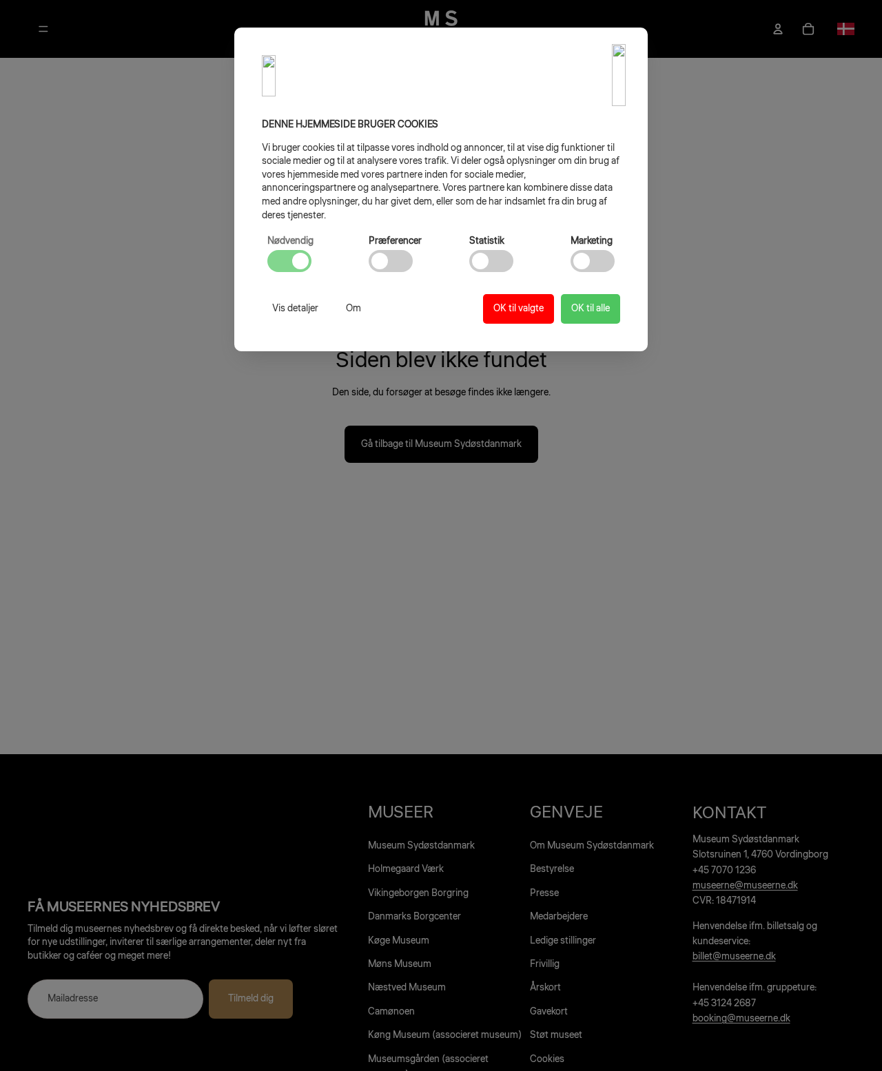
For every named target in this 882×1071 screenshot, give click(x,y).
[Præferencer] (391, 261)
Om (353, 308)
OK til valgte (518, 308)
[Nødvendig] (289, 261)
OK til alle (590, 308)
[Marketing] (593, 261)
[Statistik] (491, 261)
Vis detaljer (295, 308)
